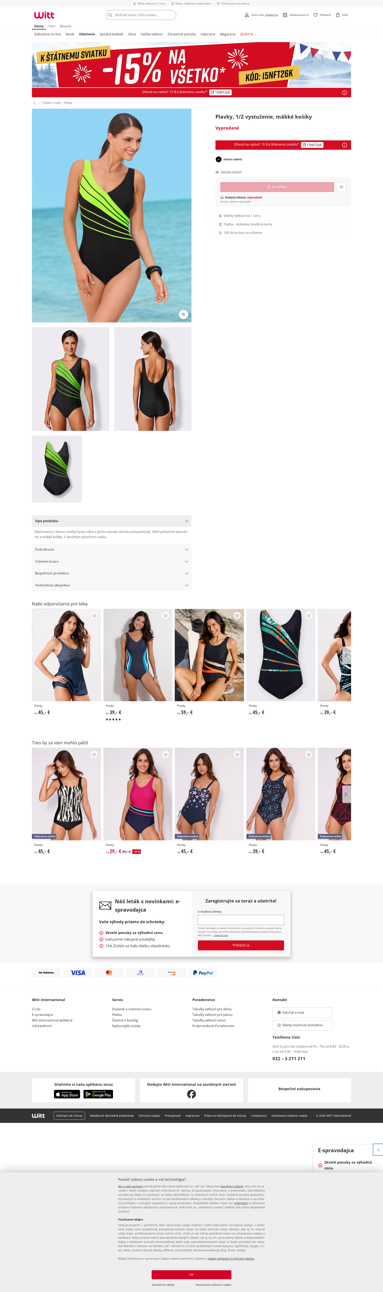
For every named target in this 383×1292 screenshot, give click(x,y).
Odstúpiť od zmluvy (69, 1115)
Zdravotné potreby (182, 34)
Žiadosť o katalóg (125, 1020)
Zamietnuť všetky (163, 1285)
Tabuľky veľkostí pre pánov (212, 1014)
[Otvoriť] (345, 92)
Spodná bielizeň (111, 34)
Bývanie (65, 26)
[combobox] (149, 15)
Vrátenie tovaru (47, 561)
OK (191, 1274)
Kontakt (279, 999)
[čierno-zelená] (218, 159)
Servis (117, 999)
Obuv (132, 34)
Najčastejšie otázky (126, 1026)
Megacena (227, 34)
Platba (117, 1014)
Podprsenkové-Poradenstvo (213, 1026)
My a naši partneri (130, 1186)
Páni (51, 26)
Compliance (259, 1115)
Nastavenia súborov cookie (213, 1285)
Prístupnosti (173, 1115)
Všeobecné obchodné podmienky (112, 1115)
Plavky (68, 103)
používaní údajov (232, 1186)
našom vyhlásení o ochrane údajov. (231, 1258)
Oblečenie (87, 34)
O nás (36, 1009)
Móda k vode (52, 103)
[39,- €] (137, 655)
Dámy (39, 26)
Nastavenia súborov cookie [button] (289, 1115)
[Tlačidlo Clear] (172, 15)
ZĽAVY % (246, 34)
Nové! (70, 34)
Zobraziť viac (221, 935)
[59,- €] (209, 655)
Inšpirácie (208, 34)
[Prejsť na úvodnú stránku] (44, 15)
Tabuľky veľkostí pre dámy (212, 1009)
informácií (241, 1203)
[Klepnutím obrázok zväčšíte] (183, 314)
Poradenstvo (203, 999)
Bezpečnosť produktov (52, 573)
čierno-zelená (232, 159)
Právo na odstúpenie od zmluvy (225, 1115)
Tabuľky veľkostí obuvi (209, 1020)
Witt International (48, 999)
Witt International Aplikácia (52, 1020)
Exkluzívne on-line (47, 34)
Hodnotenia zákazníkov (52, 585)
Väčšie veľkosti (152, 34)
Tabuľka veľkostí (231, 172)
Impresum (192, 1115)
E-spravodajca (42, 1014)
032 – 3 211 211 (288, 1058)
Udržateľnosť (42, 1026)
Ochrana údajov (149, 1115)
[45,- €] (66, 655)
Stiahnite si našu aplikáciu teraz (83, 1084)
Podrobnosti (44, 549)
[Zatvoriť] (378, 1150)
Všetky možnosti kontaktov (302, 1025)
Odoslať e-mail (297, 1013)
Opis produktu (46, 521)
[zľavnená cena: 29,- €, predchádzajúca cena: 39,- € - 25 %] (137, 794)
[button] (34, 103)
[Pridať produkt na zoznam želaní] (341, 187)
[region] (191, 1232)
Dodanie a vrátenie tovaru (131, 1009)
